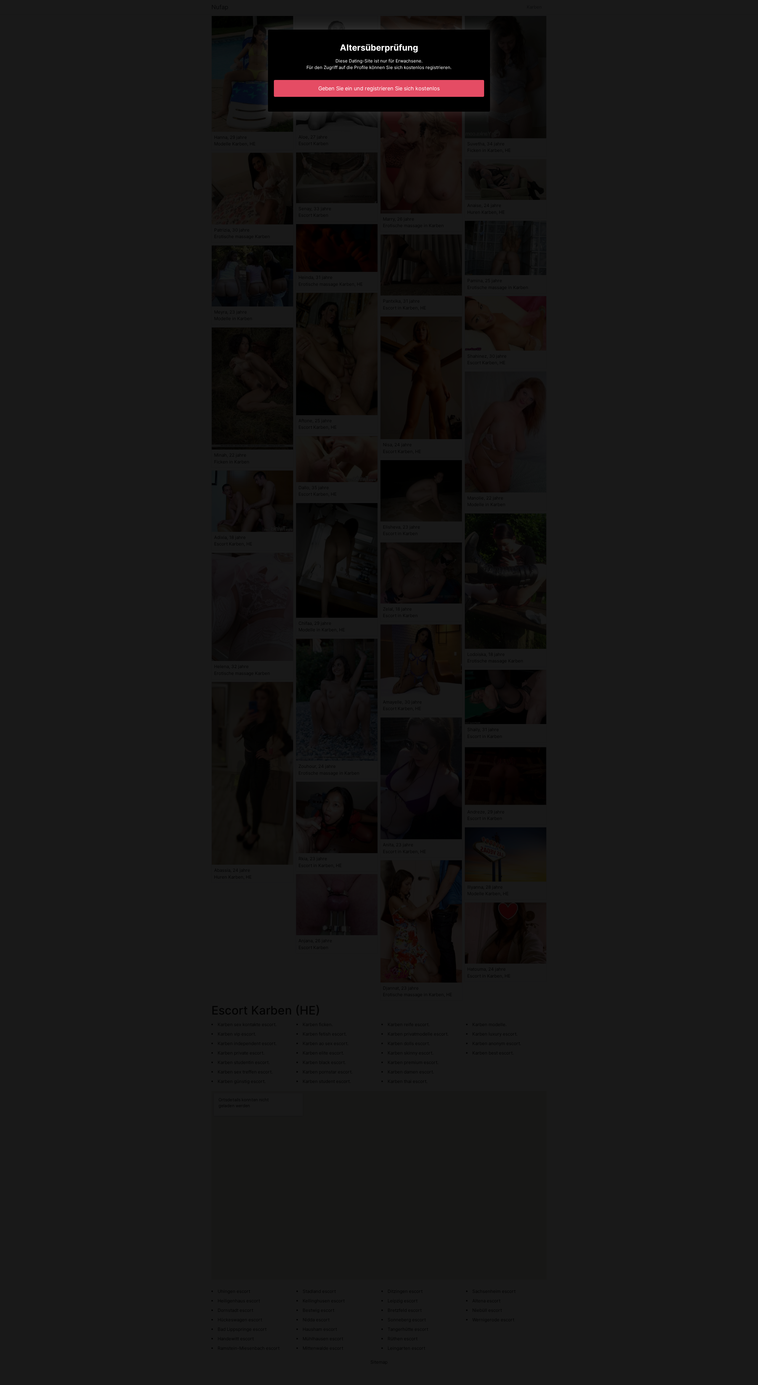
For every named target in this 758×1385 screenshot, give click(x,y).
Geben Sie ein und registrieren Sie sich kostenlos (379, 88)
